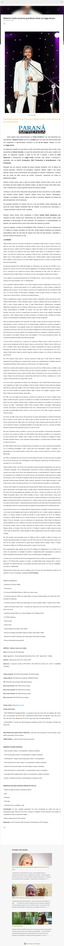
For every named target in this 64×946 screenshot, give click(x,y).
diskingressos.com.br (18, 705)
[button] (4, 24)
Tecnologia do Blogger (33, 943)
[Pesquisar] (7, 2)
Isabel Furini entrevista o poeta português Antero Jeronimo (28, 897)
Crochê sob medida (17, 926)
